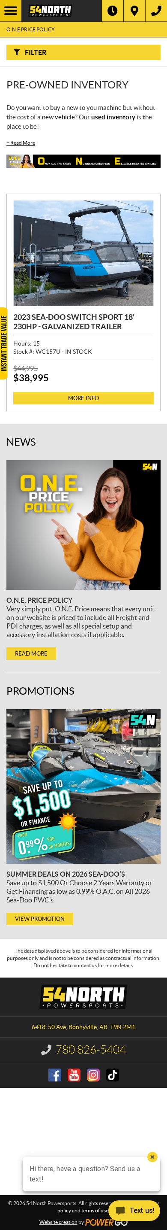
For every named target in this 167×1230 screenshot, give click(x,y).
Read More (20, 143)
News (21, 442)
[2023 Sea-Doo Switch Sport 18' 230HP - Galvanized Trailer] (83, 253)
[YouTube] (74, 1075)
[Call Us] (156, 10)
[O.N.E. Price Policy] (83, 525)
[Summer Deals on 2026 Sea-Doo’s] (83, 786)
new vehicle (58, 117)
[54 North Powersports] (61, 10)
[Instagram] (93, 1075)
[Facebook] (54, 1075)
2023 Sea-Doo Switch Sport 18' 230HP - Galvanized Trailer (73, 322)
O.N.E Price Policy (30, 29)
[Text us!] (134, 1212)
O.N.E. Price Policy (39, 600)
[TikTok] (112, 1075)
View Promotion (40, 919)
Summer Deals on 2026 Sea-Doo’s (65, 874)
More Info (83, 398)
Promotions (40, 691)
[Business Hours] (112, 10)
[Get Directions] (134, 10)
